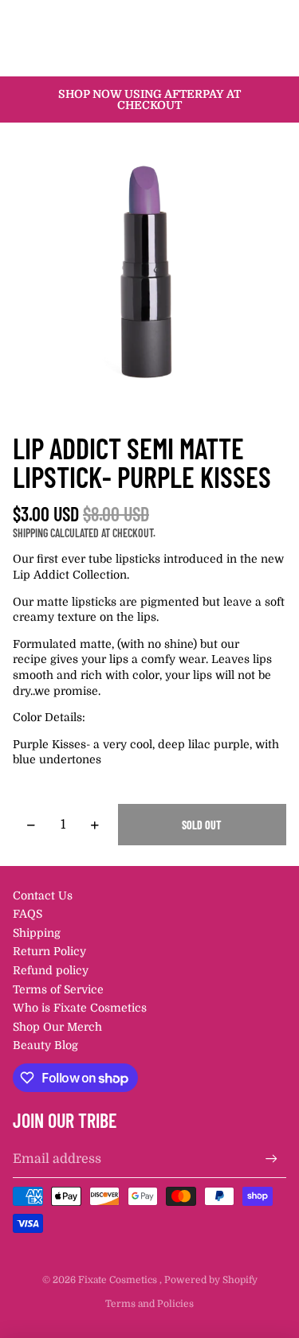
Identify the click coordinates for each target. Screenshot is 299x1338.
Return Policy (49, 951)
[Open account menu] (244, 18)
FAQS (27, 913)
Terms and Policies (149, 1303)
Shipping (37, 932)
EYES (93, 55)
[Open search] (52, 18)
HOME (48, 55)
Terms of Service (58, 989)
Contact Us (43, 895)
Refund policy (51, 970)
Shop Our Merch (57, 1026)
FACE (171, 55)
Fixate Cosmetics (118, 1279)
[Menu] (18, 18)
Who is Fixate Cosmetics (80, 1007)
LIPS (132, 55)
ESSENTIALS (234, 55)
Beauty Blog (45, 1045)
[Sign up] (271, 1158)
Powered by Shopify (211, 1279)
